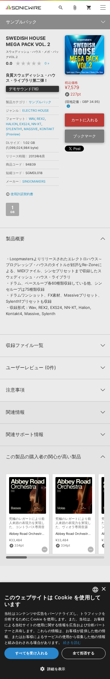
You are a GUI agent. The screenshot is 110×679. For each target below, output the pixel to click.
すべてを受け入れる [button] (31, 653)
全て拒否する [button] (83, 653)
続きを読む (72, 642)
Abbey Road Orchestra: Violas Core (82, 534)
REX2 (41, 119)
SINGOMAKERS (33, 181)
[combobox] (95, 590)
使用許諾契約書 (19, 194)
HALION (12, 124)
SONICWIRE (23, 8)
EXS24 (24, 124)
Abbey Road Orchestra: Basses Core (36, 534)
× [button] (103, 589)
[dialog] (55, 630)
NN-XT (36, 124)
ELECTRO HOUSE (35, 110)
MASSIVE (31, 129)
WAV (32, 119)
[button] (55, 668)
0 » (47, 63)
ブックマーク (84, 136)
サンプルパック (40, 102)
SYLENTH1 (14, 129)
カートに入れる (84, 120)
